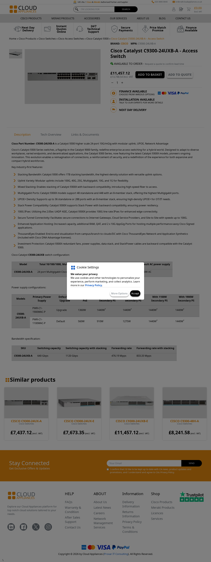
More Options (119, 293)
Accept (135, 293)
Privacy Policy (93, 285)
